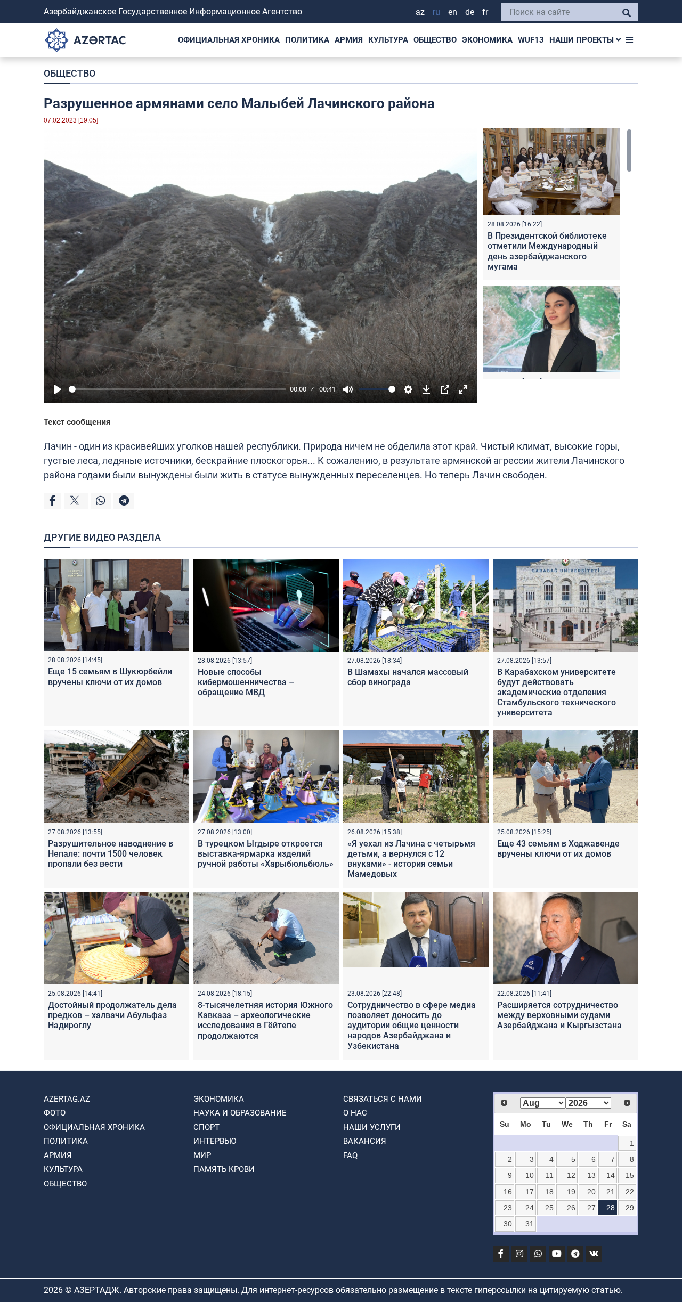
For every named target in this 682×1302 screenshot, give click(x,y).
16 (508, 1191)
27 (591, 1207)
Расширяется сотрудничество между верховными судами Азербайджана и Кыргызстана (559, 1015)
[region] (557, 253)
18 (549, 1191)
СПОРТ (206, 1127)
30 (508, 1223)
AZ (420, 12)
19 (571, 1191)
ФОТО (55, 1113)
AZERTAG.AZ (67, 1099)
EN (452, 12)
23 (508, 1207)
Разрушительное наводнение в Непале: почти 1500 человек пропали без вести (110, 854)
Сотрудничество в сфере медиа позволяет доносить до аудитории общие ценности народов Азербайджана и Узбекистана (411, 1025)
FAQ (350, 1155)
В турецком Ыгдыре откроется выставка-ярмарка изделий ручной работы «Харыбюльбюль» (266, 854)
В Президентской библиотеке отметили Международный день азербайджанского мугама (547, 251)
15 (630, 1175)
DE (469, 12)
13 (591, 1175)
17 (529, 1191)
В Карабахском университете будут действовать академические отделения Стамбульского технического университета (556, 692)
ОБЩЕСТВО (435, 40)
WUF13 (531, 40)
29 (630, 1207)
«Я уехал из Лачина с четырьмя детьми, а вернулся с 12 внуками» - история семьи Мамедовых (411, 859)
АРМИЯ (349, 40)
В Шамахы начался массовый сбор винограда (407, 677)
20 (591, 1191)
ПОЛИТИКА (307, 40)
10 (529, 1175)
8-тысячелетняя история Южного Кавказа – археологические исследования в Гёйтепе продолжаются (265, 1020)
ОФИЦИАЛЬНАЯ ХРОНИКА (229, 40)
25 (549, 1207)
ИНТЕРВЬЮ (214, 1141)
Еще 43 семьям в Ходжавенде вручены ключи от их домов (558, 849)
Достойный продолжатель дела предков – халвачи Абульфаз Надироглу (112, 1015)
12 (571, 1175)
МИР (202, 1155)
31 (529, 1223)
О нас (355, 1113)
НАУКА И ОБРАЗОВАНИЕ (240, 1113)
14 (610, 1175)
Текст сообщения (77, 421)
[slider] (177, 389)
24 (529, 1207)
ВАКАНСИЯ (364, 1141)
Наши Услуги (372, 1127)
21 (610, 1191)
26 (571, 1207)
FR (485, 12)
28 (610, 1207)
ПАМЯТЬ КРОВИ (224, 1169)
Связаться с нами (382, 1099)
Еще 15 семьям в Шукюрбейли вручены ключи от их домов (110, 676)
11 (550, 1175)
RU (436, 12)
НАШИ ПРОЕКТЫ (582, 40)
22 (630, 1191)
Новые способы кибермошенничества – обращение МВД (246, 682)
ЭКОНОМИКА (487, 40)
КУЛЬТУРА (388, 40)
